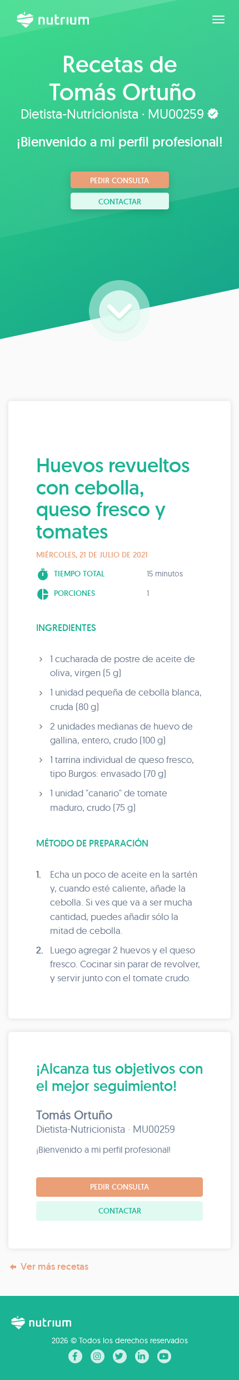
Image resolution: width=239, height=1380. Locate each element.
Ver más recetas (54, 1266)
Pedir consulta (119, 180)
